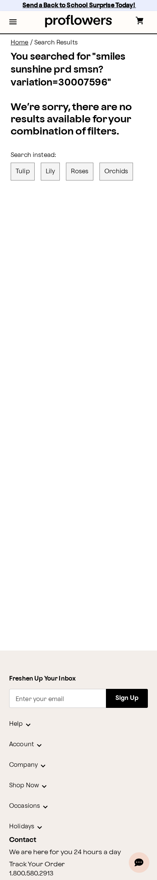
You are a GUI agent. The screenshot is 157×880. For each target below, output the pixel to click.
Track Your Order (37, 864)
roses (79, 171)
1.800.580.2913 (31, 874)
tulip (23, 171)
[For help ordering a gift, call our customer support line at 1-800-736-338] (78, 21)
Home (20, 43)
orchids (116, 171)
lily (50, 171)
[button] (13, 22)
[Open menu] (13, 22)
